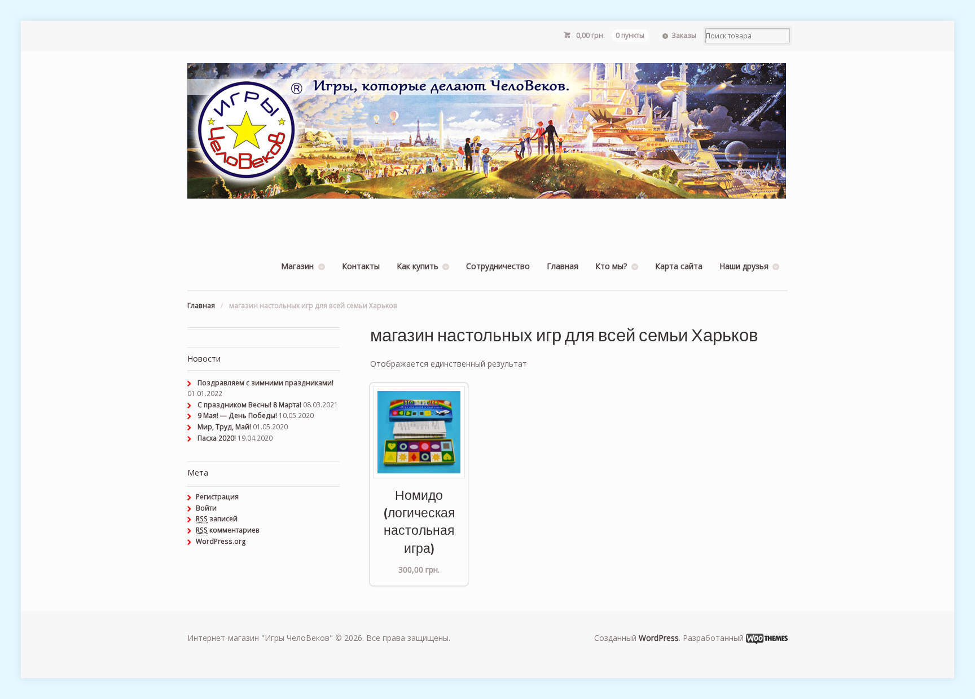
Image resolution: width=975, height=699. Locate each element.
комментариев (228, 530)
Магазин (297, 266)
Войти (206, 508)
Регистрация (217, 497)
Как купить (417, 266)
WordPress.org (221, 541)
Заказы (683, 35)
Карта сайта (678, 266)
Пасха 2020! (216, 438)
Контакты (361, 266)
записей (217, 519)
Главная (562, 266)
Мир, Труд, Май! (224, 427)
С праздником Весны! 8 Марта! (249, 405)
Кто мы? (611, 266)
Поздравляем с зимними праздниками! (265, 383)
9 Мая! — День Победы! (237, 415)
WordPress (659, 637)
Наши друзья (743, 266)
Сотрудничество (498, 266)
